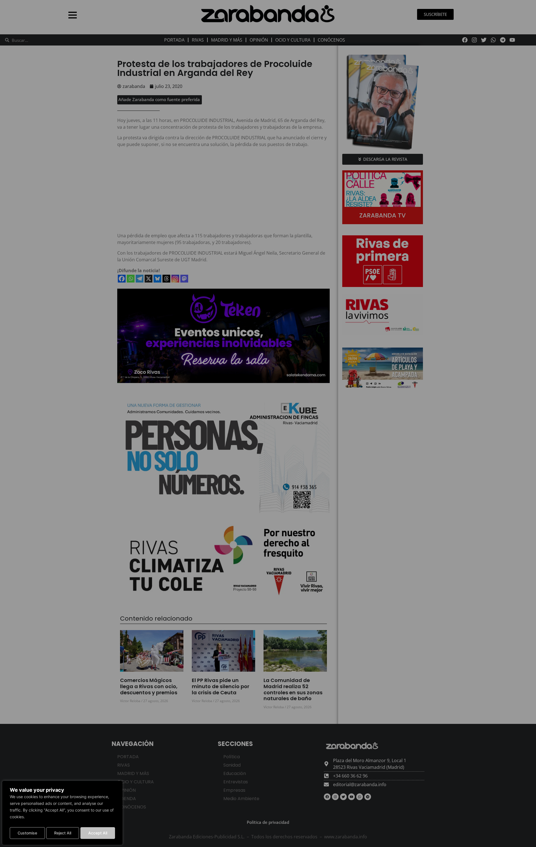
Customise (27, 833)
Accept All (97, 833)
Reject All (62, 833)
